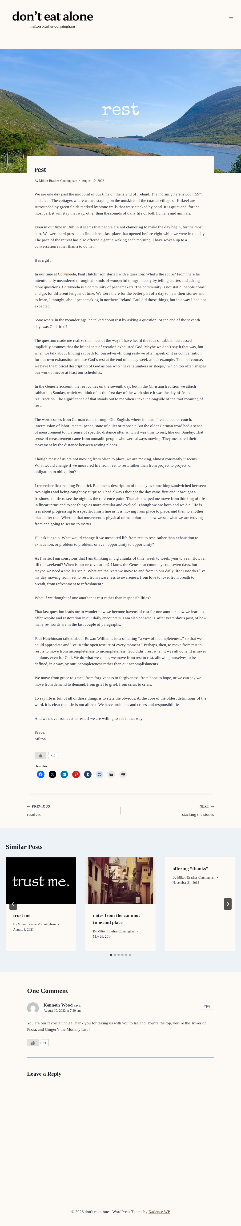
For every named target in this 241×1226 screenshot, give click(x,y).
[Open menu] (231, 18)
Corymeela (67, 274)
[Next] (228, 904)
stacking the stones (198, 811)
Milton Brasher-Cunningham (58, 181)
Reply (206, 1006)
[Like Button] (40, 755)
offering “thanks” (190, 868)
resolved (38, 811)
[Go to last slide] (13, 904)
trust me (21, 915)
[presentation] (41, 880)
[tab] (111, 955)
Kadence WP (159, 1212)
